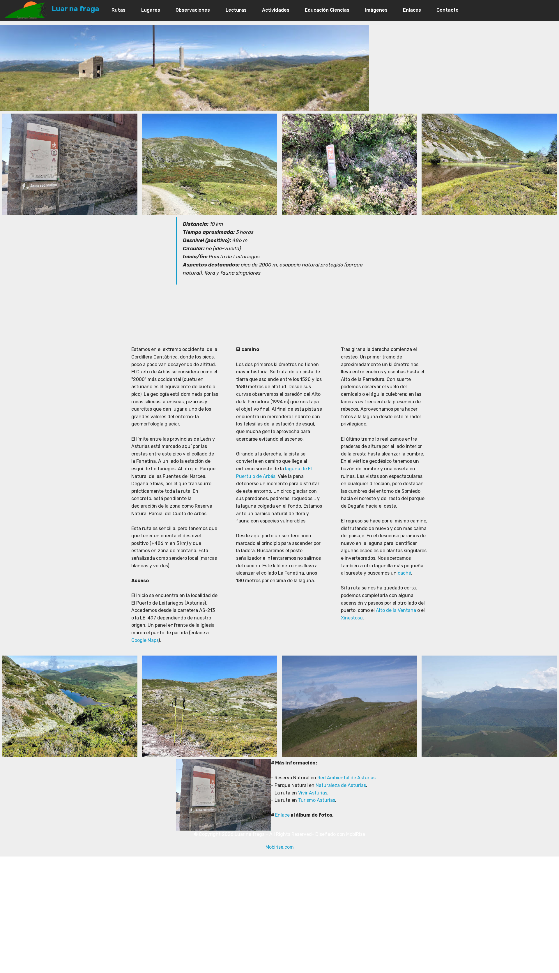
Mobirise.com (280, 847)
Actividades (275, 10)
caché (404, 573)
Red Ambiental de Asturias (346, 777)
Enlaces (412, 10)
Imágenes (376, 10)
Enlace (282, 815)
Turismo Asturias (316, 800)
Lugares (150, 10)
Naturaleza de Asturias (340, 785)
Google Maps (144, 640)
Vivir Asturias (312, 793)
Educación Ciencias (327, 10)
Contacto (447, 10)
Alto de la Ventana (396, 610)
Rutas (118, 10)
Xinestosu (352, 618)
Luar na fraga (75, 9)
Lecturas (236, 10)
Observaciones (193, 10)
